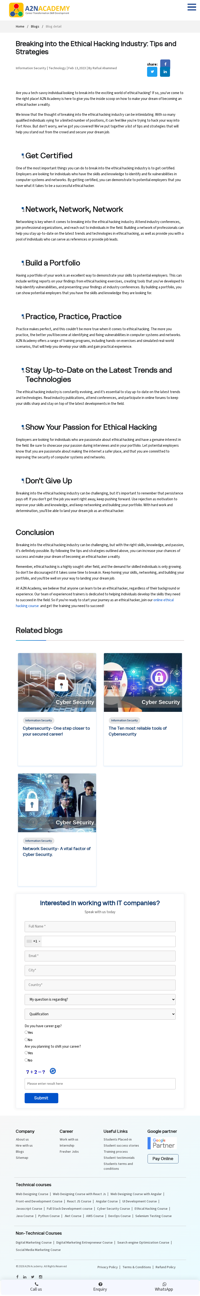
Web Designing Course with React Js (79, 1194)
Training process (116, 1151)
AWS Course (95, 1216)
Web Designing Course (32, 1194)
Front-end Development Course (39, 1201)
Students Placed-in (118, 1139)
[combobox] (33, 941)
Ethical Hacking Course (151, 1208)
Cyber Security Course (113, 1208)
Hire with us (24, 1145)
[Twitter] (32, 1277)
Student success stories (121, 1145)
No (30, 1040)
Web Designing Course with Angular (136, 1194)
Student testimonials (119, 1157)
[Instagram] (40, 1277)
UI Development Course (139, 1201)
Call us (36, 1289)
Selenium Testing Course (153, 1216)
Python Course (49, 1216)
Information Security (31, 68)
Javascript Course (29, 1208)
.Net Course (72, 1216)
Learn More (36, 761)
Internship (67, 1145)
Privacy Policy (108, 1267)
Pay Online (163, 1159)
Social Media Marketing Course (38, 1250)
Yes (30, 1032)
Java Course (25, 1216)
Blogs (35, 26)
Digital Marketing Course (34, 1242)
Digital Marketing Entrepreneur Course (84, 1242)
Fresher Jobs (69, 1151)
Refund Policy (166, 1267)
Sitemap (22, 1157)
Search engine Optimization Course (143, 1242)
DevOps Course (119, 1216)
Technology (57, 68)
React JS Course (79, 1201)
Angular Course (107, 1201)
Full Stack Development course (69, 1208)
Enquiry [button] (100, 1289)
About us (22, 1139)
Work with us (69, 1139)
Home (20, 26)
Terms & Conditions (136, 1267)
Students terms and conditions (118, 1166)
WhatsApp (164, 1289)
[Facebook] (17, 1277)
